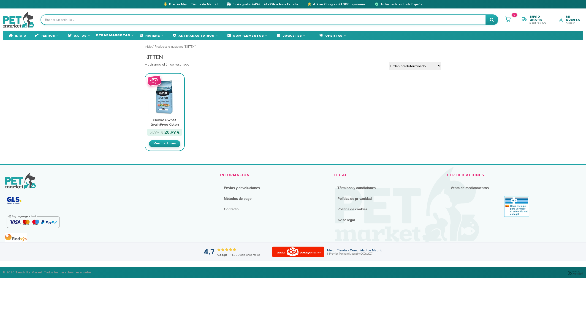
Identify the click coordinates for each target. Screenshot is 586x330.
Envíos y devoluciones (242, 188)
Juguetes (292, 35)
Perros (48, 35)
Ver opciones (165, 143)
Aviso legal (346, 220)
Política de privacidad (354, 199)
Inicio (20, 35)
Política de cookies (352, 209)
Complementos (248, 35)
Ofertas (333, 35)
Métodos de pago (238, 199)
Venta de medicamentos (470, 188)
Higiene (152, 35)
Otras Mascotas (113, 35)
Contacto (231, 209)
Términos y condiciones (356, 188)
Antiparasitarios (196, 35)
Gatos (80, 35)
